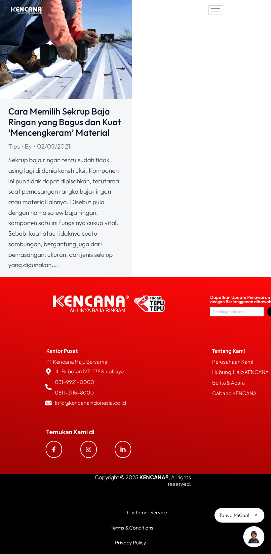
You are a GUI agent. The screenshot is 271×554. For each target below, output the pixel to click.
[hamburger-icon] (215, 10)
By (28, 146)
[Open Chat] (253, 536)
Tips (14, 146)
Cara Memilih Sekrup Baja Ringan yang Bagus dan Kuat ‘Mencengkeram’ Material (64, 122)
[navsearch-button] (249, 10)
